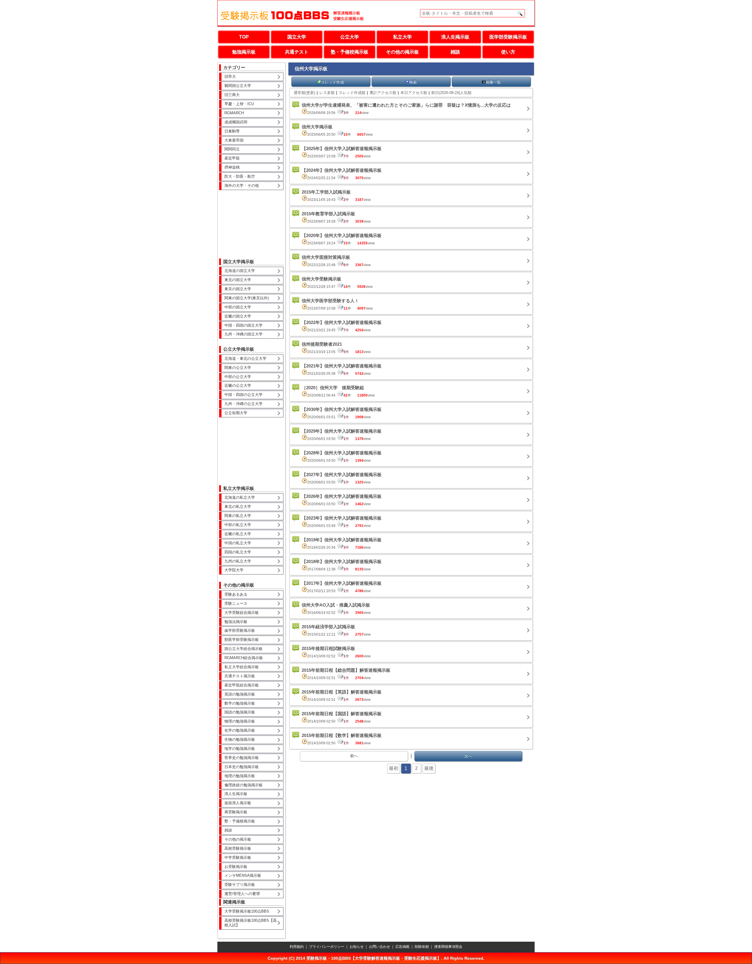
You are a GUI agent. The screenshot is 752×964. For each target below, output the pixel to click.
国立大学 (296, 36)
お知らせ (357, 947)
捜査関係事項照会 (448, 947)
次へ (468, 756)
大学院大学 (234, 570)
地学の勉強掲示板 (239, 748)
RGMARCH (234, 113)
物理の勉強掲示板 (239, 721)
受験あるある (235, 594)
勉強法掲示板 (235, 621)
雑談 (455, 51)
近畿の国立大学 (237, 316)
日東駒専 (232, 131)
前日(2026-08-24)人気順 (451, 92)
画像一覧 (493, 82)
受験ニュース (235, 603)
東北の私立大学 (237, 506)
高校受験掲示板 (237, 848)
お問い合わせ (379, 947)
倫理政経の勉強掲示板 (243, 785)
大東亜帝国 (234, 140)
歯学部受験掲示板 (239, 630)
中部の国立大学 (237, 307)
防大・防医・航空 (239, 176)
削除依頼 (422, 947)
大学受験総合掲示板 (241, 612)
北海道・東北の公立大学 (245, 358)
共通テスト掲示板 (239, 676)
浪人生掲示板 (455, 36)
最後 (429, 768)
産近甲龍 (232, 158)
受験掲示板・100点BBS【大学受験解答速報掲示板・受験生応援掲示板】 (373, 958)
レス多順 (327, 92)
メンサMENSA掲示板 (242, 875)
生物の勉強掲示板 (239, 739)
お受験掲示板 (235, 866)
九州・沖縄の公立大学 (243, 404)
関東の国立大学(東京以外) (246, 298)
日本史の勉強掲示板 (241, 767)
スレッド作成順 (352, 92)
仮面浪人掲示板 (237, 803)
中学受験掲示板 (237, 857)
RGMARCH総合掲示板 (243, 658)
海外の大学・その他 (241, 185)
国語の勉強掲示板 (239, 712)
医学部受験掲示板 (508, 36)
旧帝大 (230, 76)
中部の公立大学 (237, 376)
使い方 (508, 51)
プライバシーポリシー (326, 947)
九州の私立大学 (237, 561)
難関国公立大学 (237, 85)
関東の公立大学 (237, 367)
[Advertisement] (251, 220)
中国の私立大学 (237, 543)
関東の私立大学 (237, 515)
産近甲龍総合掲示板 (241, 685)
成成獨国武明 (235, 122)
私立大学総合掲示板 (241, 667)
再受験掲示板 (235, 812)
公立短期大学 (235, 413)
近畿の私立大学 (237, 534)
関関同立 (232, 149)
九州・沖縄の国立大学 (243, 334)
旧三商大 (232, 95)
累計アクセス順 (383, 92)
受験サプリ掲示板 (239, 884)
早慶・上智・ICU (239, 104)
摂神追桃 (232, 167)
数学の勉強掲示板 (239, 703)
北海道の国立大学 (239, 270)
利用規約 (297, 947)
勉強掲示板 (244, 51)
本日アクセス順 (413, 92)
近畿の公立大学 (237, 385)
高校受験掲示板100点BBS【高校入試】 (250, 923)
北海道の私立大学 (239, 497)
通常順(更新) (304, 92)
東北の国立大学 (237, 280)
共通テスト (296, 51)
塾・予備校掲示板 (349, 51)
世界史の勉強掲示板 (241, 757)
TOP (244, 36)
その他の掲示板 (402, 51)
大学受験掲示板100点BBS (246, 911)
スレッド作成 (332, 82)
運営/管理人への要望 (242, 893)
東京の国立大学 (237, 289)
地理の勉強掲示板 (239, 776)
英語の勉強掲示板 (239, 694)
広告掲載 (402, 947)
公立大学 (349, 36)
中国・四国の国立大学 (243, 325)
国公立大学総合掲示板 (243, 648)
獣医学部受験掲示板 (241, 639)
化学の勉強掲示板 (239, 730)
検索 (413, 82)
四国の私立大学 (237, 552)
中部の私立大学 (237, 525)
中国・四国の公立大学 (243, 394)
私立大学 (402, 36)
